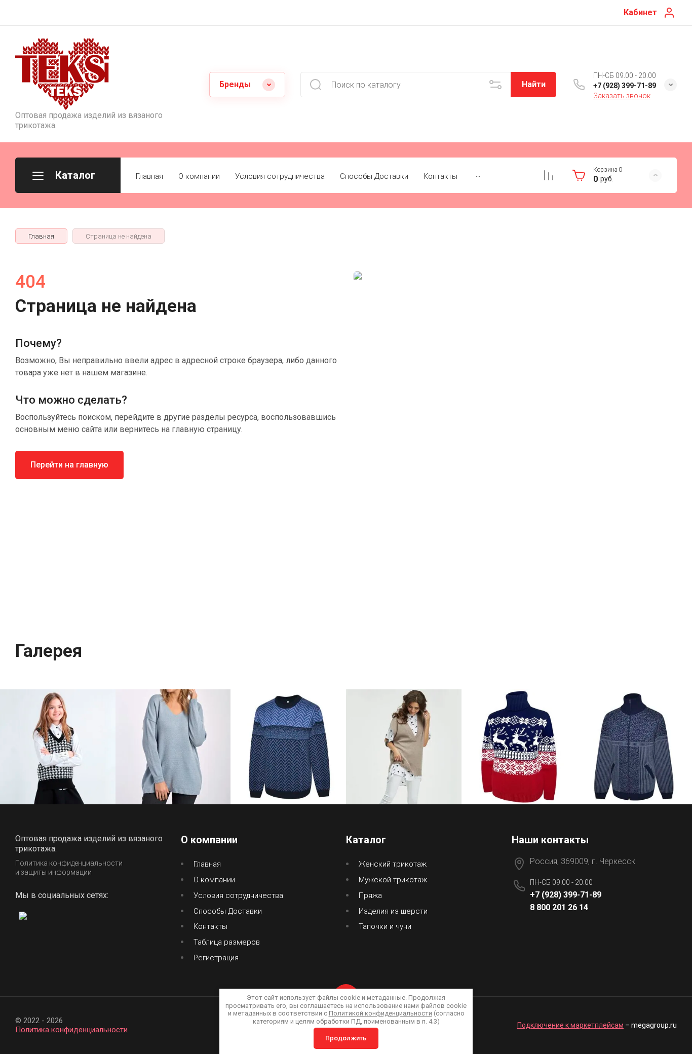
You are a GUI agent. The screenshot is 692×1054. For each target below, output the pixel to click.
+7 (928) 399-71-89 (624, 86)
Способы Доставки (374, 176)
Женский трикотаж (393, 864)
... (478, 174)
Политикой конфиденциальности (380, 1013)
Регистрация (216, 957)
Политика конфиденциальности (71, 1029)
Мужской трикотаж (393, 879)
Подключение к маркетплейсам (570, 1025)
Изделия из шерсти (393, 911)
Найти (534, 84)
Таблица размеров (227, 942)
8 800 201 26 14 (559, 907)
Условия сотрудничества (280, 176)
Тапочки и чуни (385, 926)
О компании (199, 176)
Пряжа (370, 895)
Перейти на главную (69, 465)
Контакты (440, 176)
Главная (149, 176)
